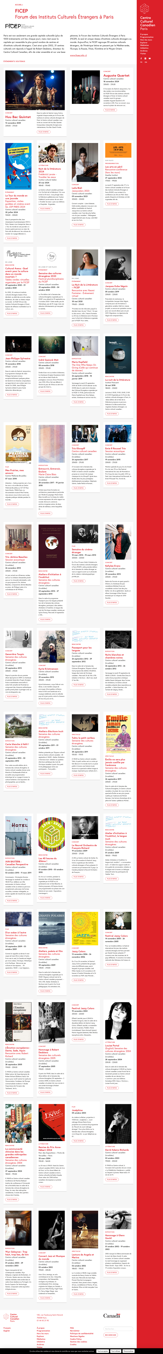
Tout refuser (115, 1351)
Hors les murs (146, 40)
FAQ (72, 1328)
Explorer (143, 42)
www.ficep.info (77, 55)
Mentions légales (77, 1336)
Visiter (143, 53)
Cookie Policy (76, 1339)
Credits (73, 1344)
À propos (144, 34)
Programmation (146, 37)
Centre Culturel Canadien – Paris (148, 17)
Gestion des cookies (78, 1341)
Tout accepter (102, 1351)
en (146, 62)
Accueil (18, 5)
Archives (143, 51)
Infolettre (144, 48)
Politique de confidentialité (81, 1333)
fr (141, 62)
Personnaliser (129, 1351)
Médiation (144, 45)
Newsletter (75, 1331)
